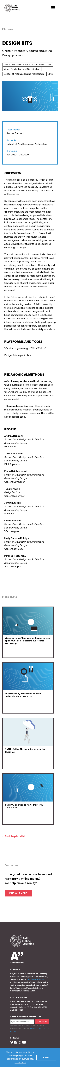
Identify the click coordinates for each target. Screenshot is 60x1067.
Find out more (18, 893)
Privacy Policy (21, 1025)
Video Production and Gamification (22, 69)
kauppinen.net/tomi (35, 979)
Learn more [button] (20, 1062)
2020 (50, 74)
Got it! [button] (46, 1058)
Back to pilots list (14, 836)
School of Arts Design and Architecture (24, 74)
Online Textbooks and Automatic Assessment (27, 64)
